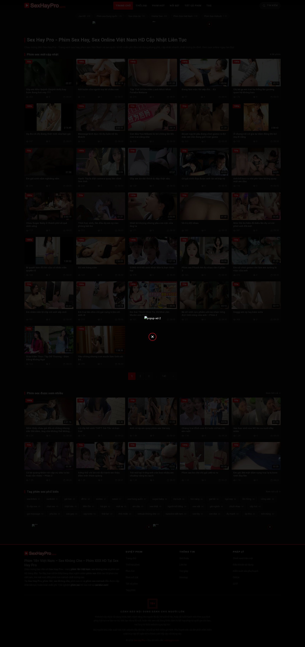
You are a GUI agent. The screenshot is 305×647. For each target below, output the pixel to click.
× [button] (152, 336)
